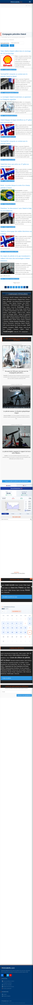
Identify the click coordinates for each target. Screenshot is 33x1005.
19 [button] (12, 632)
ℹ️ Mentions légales (6, 996)
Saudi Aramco (19, 671)
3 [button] (3, 623)
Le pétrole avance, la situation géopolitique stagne (16, 412)
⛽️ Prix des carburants (6, 988)
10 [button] (3, 627)
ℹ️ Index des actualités (7, 984)
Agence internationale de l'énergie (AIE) (9, 653)
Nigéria (18, 590)
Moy (27, 510)
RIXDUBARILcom (8, 968)
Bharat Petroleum (13, 299)
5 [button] (12, 623)
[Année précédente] (2, 611)
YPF (20, 331)
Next (30, 370)
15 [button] (25, 627)
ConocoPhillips (6, 305)
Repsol (23, 323)
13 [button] (16, 627)
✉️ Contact (4, 994)
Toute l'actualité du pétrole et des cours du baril (16, 481)
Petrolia (27, 321)
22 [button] (25, 632)
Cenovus (28, 299)
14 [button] (21, 627)
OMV (8, 317)
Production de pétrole (6, 670)
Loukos (25, 310)
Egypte (28, 585)
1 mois (5, 513)
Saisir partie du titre (5, 43)
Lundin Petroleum (12, 312)
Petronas (5, 323)
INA (13, 309)
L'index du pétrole (6, 678)
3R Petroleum (6, 297)
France (21, 588)
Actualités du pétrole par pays (10, 596)
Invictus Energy (18, 309)
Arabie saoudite (10, 585)
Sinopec (21, 327)
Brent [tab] (8, 485)
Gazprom (27, 307)
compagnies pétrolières (18, 294)
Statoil (21, 329)
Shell (16, 327)
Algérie (2, 585)
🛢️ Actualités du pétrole (7, 983)
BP (7, 299)
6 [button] (16, 623)
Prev (3, 370)
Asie (28, 653)
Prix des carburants (24, 668)
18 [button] (7, 632)
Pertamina (28, 319)
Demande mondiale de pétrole (17, 660)
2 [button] (29, 619)
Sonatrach (16, 329)
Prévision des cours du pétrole (19, 670)
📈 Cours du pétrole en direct (8, 981)
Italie (2, 590)
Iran (28, 588)
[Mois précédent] (6, 611)
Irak (25, 587)
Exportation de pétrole (13, 662)
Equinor (8, 307)
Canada (21, 585)
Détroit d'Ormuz (28, 660)
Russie (27, 590)
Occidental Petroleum (15, 317)
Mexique (14, 590)
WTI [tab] (24, 485)
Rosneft (27, 323)
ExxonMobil (20, 307)
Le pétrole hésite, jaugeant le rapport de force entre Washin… (16, 452)
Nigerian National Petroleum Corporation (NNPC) (17, 316)
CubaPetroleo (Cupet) (16, 305)
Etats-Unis (14, 587)
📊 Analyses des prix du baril (8, 986)
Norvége (22, 590)
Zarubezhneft (25, 331)
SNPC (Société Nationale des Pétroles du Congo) (14, 325)
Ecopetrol (27, 305)
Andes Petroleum (23, 297)
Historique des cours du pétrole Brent (9, 664)
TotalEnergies (8, 331)
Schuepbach (11, 327)
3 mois (12, 513)
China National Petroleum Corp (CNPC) (19, 303)
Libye (9, 590)
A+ (26, 5)
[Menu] (29, 1)
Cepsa (4, 301)
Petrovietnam (11, 323)
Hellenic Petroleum (7, 309)
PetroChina (6, 321)
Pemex (18, 319)
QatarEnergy (17, 323)
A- (30, 5)
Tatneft (27, 329)
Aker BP (12, 297)
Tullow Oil (16, 331)
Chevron (9, 301)
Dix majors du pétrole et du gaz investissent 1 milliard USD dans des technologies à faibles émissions (15, 258)
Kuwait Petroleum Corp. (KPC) (16, 310)
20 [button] (16, 632)
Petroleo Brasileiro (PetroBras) (17, 321)
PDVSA (14, 319)
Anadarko (16, 297)
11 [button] (7, 627)
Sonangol (9, 329)
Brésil (16, 585)
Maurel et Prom (21, 312)
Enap (4, 307)
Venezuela (6, 592)
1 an (20, 513)
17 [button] (3, 632)
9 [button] (29, 623)
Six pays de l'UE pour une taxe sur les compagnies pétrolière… (16, 372)
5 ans (28, 513)
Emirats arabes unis (5, 587)
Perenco (23, 319)
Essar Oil (13, 307)
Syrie (2, 592)
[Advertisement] (16, 20)
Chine (24, 585)
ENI (23, 305)
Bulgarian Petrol (21, 299)
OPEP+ (2, 666)
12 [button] (12, 627)
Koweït (5, 590)
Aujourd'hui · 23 (16, 611)
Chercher (4, 45)
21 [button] (21, 632)
